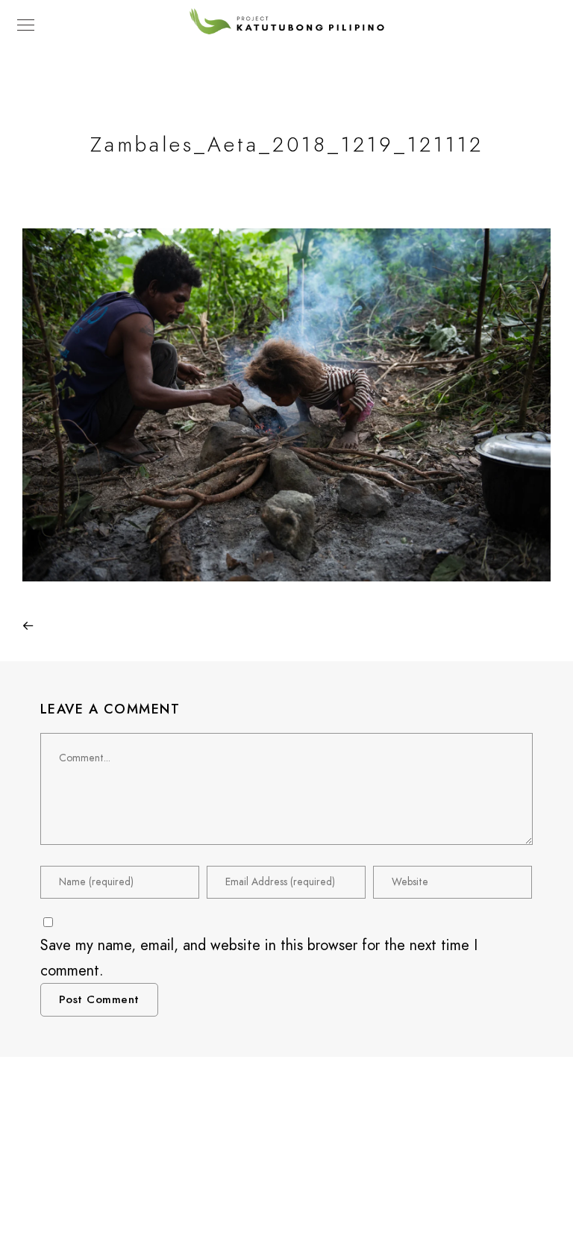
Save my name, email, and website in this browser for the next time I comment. (259, 957)
